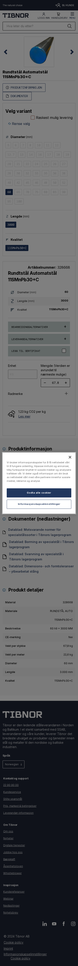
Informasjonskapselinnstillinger (39, 504)
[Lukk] (70, 457)
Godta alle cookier (39, 492)
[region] (39, 483)
